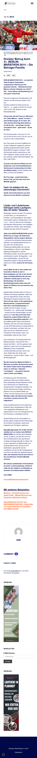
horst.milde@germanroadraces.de (16, 479)
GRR (8, 75)
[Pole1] (11, 730)
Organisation (8, 71)
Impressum (18, 752)
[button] (3, 754)
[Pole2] (11, 641)
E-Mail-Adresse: (9, 653)
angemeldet (14, 571)
